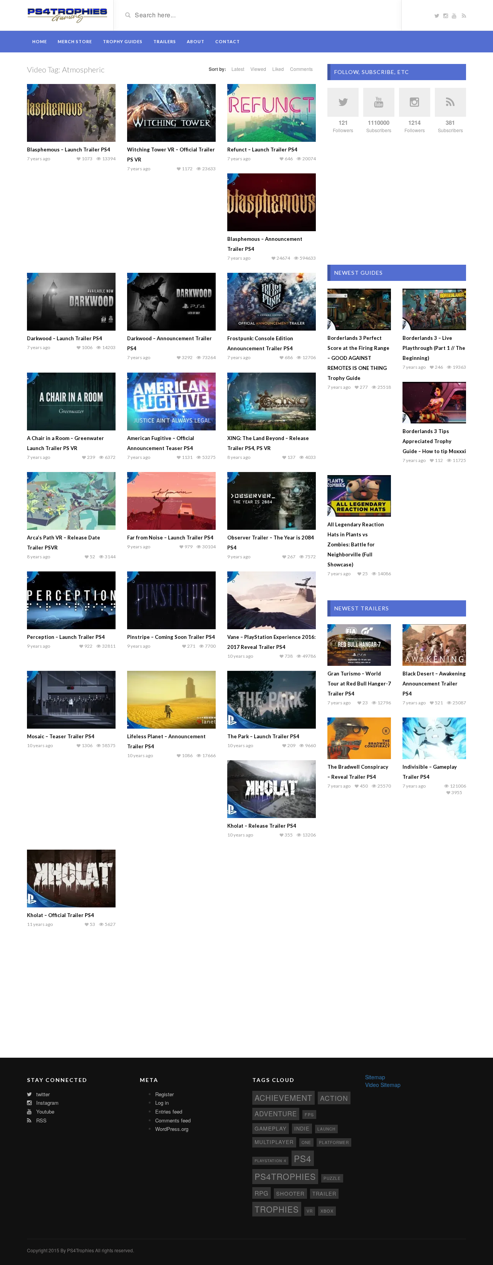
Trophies (277, 1209)
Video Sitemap (383, 1085)
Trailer (324, 1193)
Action (334, 1098)
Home (39, 41)
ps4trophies (285, 1176)
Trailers (164, 41)
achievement (283, 1097)
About (196, 41)
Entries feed (168, 1111)
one (306, 1142)
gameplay (271, 1128)
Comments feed (173, 1120)
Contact (227, 41)
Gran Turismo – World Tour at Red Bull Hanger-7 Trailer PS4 (359, 683)
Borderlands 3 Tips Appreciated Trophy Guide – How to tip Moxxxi (434, 441)
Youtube (44, 1111)
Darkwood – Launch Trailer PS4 (64, 338)
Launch (326, 1129)
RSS (41, 1120)
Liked (278, 69)
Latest (237, 69)
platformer (334, 1142)
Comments (301, 69)
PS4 (303, 1158)
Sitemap (375, 1077)
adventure (276, 1113)
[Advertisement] (396, 199)
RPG (261, 1193)
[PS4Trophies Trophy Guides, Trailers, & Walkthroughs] (67, 14)
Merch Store (75, 41)
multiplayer (274, 1142)
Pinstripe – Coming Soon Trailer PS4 (171, 637)
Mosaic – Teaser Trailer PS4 (60, 736)
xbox (327, 1211)
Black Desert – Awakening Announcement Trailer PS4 (434, 683)
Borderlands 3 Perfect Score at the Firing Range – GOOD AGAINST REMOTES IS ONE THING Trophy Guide (358, 358)
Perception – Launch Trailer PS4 (66, 637)
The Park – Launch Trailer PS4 (263, 736)
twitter (42, 1094)
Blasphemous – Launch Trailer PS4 (68, 149)
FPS (309, 1114)
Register (164, 1094)
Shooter (290, 1193)
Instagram (47, 1102)
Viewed (258, 69)
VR (310, 1211)
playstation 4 (270, 1160)
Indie (302, 1128)
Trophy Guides (123, 41)
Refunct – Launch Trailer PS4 (262, 149)
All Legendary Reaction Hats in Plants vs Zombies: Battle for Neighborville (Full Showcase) (355, 544)
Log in (162, 1102)
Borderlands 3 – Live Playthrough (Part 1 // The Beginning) (433, 348)
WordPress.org (171, 1128)
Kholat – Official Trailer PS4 (60, 915)
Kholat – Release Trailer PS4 (261, 826)
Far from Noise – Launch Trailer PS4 (170, 537)
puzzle (332, 1178)
